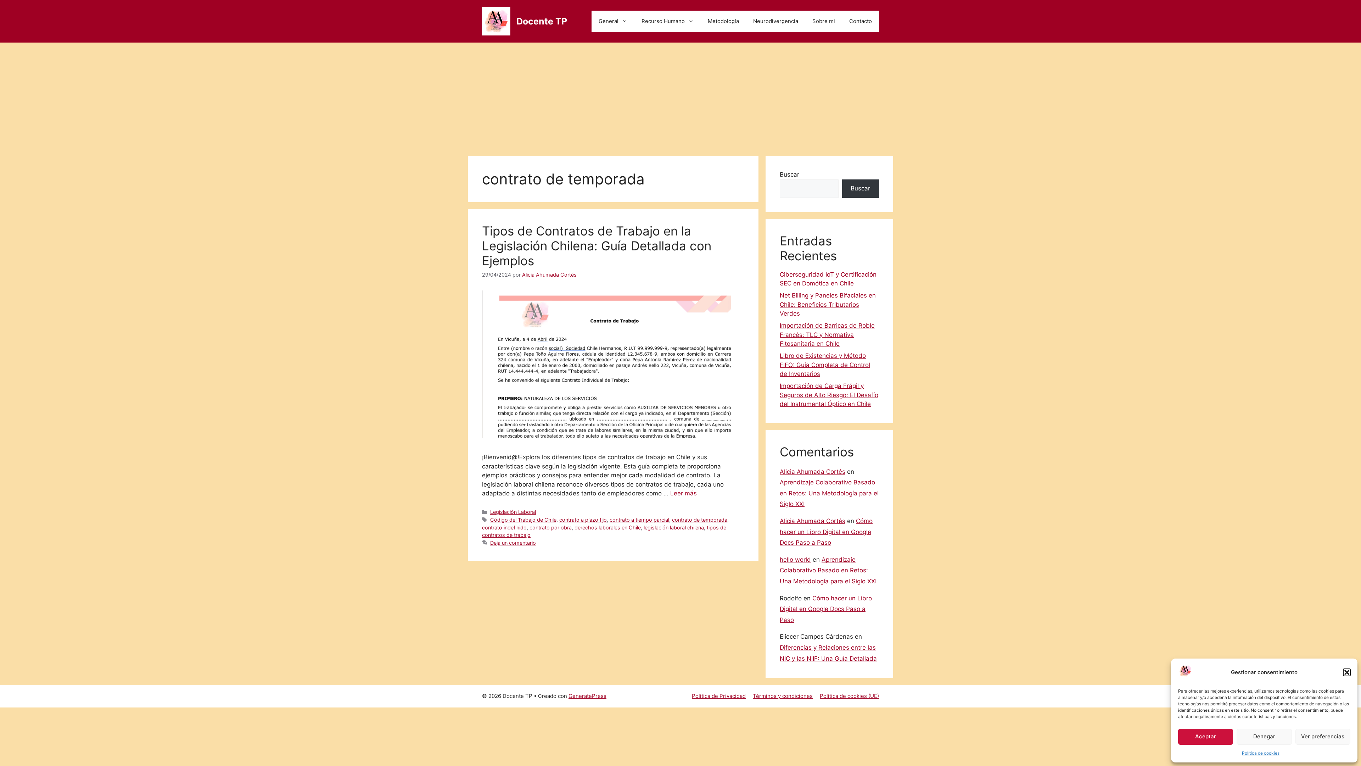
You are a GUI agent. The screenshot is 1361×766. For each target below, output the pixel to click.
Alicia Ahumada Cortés (812, 471)
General (608, 21)
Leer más (683, 493)
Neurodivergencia (775, 21)
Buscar (789, 174)
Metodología (723, 21)
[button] (1346, 672)
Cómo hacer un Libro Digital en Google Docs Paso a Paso (826, 531)
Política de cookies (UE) (849, 696)
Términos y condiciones (783, 696)
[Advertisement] (680, 95)
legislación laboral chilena (674, 527)
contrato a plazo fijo (583, 520)
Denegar (1264, 736)
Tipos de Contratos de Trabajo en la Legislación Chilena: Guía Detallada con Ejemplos (596, 245)
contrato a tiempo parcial (639, 520)
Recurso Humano (663, 21)
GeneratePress (587, 696)
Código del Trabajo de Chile (523, 520)
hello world (795, 559)
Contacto (860, 21)
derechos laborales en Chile (608, 527)
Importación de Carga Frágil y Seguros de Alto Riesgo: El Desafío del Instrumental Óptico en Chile (829, 394)
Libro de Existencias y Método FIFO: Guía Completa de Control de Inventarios (825, 364)
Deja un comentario (513, 543)
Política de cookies (1260, 753)
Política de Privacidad (719, 696)
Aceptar (1205, 736)
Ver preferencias (1322, 736)
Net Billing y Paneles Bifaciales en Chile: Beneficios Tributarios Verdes (828, 304)
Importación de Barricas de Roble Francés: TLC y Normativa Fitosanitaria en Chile (827, 334)
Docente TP (541, 21)
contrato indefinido (504, 527)
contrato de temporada (699, 520)
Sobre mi (823, 21)
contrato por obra (551, 527)
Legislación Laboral (513, 512)
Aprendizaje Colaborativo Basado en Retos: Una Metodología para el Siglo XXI (829, 493)
